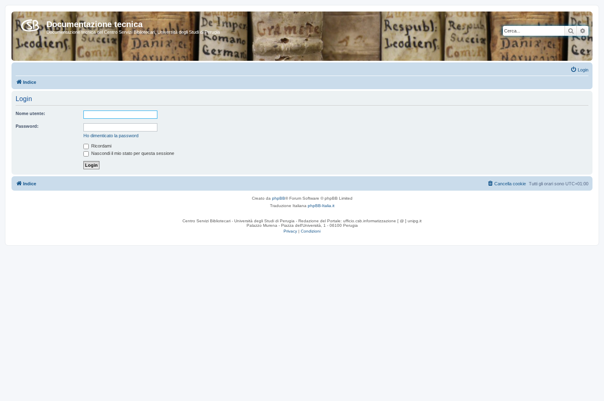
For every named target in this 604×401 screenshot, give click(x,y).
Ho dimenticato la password (110, 135)
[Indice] (30, 24)
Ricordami (100, 145)
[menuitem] (579, 70)
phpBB (278, 198)
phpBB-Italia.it (321, 205)
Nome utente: (30, 113)
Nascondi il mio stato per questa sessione (132, 153)
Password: (27, 126)
